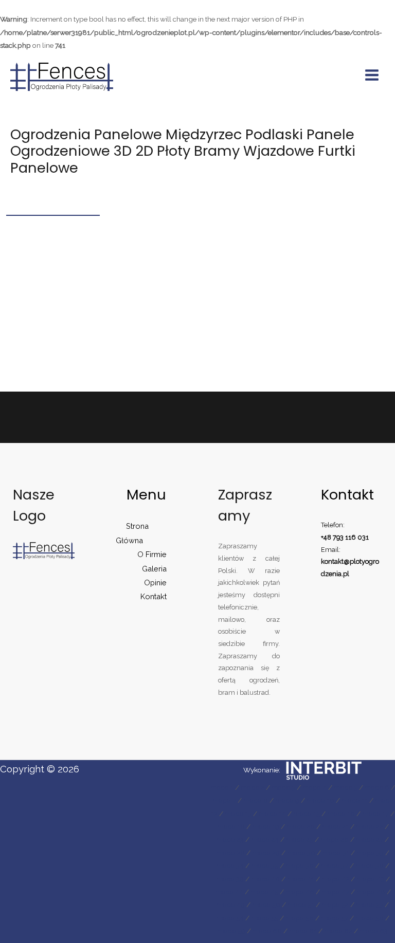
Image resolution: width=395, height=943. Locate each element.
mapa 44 (229, 891)
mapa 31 (335, 852)
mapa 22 (369, 826)
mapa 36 (299, 865)
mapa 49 (231, 904)
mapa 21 (335, 826)
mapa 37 (334, 865)
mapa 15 (306, 813)
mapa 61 (303, 931)
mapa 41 (300, 879)
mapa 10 (320, 800)
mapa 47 (335, 891)
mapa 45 (264, 891)
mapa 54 (230, 918)
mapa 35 (264, 865)
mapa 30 (301, 852)
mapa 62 (338, 931)
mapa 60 (267, 931)
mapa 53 (369, 904)
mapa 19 (265, 826)
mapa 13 (238, 813)
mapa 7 (224, 800)
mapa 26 (334, 839)
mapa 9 (287, 800)
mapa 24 (265, 839)
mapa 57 (334, 918)
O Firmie (152, 554)
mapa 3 (283, 787)
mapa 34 (230, 865)
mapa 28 (231, 852)
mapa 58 (369, 918)
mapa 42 (335, 879)
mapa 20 (300, 826)
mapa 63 (374, 931)
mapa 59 (231, 931)
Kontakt (153, 596)
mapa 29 (266, 852)
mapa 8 (255, 800)
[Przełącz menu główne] (372, 75)
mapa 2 (252, 787)
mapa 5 (345, 787)
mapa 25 (299, 839)
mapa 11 (355, 800)
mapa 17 (375, 813)
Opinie (155, 582)
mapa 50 (266, 904)
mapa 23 (230, 839)
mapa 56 (299, 918)
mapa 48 (370, 891)
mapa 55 (264, 918)
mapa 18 (231, 826)
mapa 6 (377, 787)
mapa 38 (369, 865)
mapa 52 (335, 904)
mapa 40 (265, 879)
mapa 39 (230, 879)
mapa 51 (301, 904)
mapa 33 (370, 852)
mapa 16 (341, 813)
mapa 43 (370, 879)
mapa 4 (314, 787)
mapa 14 (272, 813)
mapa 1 (222, 787)
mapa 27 (369, 839)
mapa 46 (299, 891)
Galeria (154, 568)
